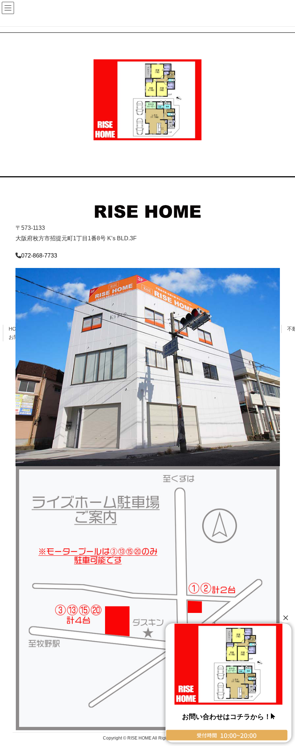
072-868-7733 (39, 256)
